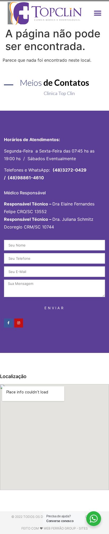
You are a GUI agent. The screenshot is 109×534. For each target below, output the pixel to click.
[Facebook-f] (8, 322)
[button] (98, 13)
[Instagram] (18, 322)
